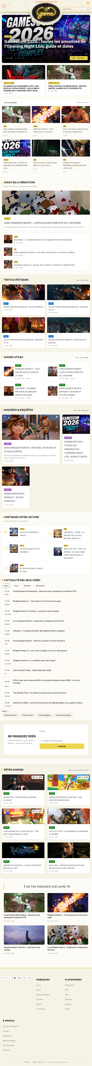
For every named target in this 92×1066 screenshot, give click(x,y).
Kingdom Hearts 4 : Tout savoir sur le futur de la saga (37, 601)
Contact (6, 1031)
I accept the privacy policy (52, 741)
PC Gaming (40, 1009)
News (6, 586)
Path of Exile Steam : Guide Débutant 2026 (32, 670)
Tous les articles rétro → (79, 770)
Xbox (67, 995)
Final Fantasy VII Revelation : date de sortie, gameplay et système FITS (44, 591)
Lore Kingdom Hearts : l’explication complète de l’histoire (38, 621)
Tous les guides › (44, 715)
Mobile (67, 1009)
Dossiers (27, 586)
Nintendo (68, 999)
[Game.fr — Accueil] (46, 12)
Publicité (6, 1050)
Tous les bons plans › (63, 715)
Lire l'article (78, 58)
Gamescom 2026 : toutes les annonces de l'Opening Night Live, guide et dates (45, 43)
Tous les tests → (83, 280)
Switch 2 (68, 1004)
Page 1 (5, 711)
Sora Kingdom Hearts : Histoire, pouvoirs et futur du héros (39, 640)
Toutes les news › (10, 715)
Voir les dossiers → (82, 410)
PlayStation (69, 985)
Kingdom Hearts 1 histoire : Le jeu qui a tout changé (36, 611)
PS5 (66, 990)
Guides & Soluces (42, 995)
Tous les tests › (28, 715)
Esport (39, 1004)
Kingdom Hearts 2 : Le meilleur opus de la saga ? (34, 660)
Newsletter (7, 1036)
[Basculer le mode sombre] (88, 3)
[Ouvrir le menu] (4, 6)
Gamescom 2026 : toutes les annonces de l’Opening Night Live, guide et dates (47, 702)
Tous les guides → (82, 357)
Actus (38, 985)
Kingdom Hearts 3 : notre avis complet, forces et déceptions (40, 650)
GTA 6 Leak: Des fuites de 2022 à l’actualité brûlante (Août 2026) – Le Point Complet (46, 681)
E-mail (42, 731)
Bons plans (40, 586)
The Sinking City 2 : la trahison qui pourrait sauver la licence (39, 693)
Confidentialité (8, 1045)
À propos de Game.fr (10, 1026)
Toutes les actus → (83, 102)
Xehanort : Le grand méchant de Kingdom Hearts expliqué (39, 631)
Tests (16, 586)
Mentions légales (9, 1041)
